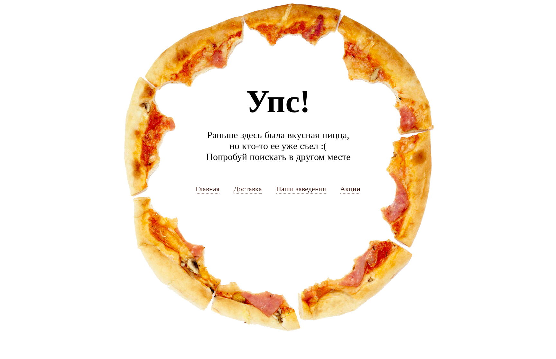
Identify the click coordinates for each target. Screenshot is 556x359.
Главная (207, 189)
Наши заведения (301, 189)
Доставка (248, 189)
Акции (350, 189)
